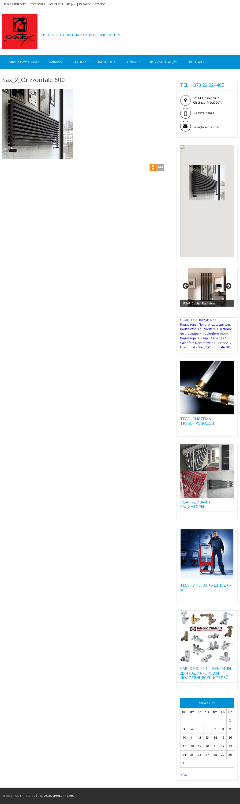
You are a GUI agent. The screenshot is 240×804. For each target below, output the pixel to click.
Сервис (100, 4)
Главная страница (22, 62)
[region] (207, 287)
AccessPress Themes (59, 795)
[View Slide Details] (207, 287)
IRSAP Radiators (15, 4)
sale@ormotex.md (206, 127)
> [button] (228, 286)
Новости (56, 62)
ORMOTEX (61, 27)
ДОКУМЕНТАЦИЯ (163, 62)
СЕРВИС (131, 62)
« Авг (184, 774)
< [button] (186, 286)
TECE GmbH (37, 4)
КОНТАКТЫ (198, 62)
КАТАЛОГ (85, 4)
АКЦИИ (71, 4)
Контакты (56, 4)
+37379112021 (204, 113)
